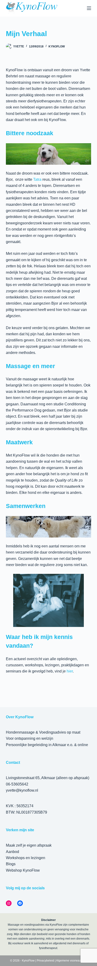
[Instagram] (9, 903)
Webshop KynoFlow (23, 870)
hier (70, 671)
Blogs (11, 864)
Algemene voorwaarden (71, 960)
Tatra (37, 179)
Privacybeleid (45, 960)
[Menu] (89, 8)
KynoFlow (56, 46)
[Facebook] (20, 903)
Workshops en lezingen (25, 858)
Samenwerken (25, 506)
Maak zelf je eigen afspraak (29, 845)
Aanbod (12, 852)
